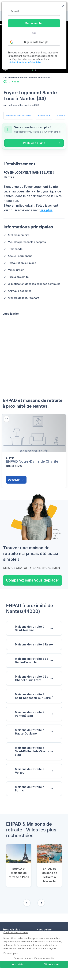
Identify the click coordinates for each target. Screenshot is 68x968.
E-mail (14, 11)
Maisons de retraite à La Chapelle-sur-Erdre (31, 678)
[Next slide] (41, 903)
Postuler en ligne (34, 143)
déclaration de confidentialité (24, 62)
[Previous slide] (27, 903)
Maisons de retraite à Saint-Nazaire (29, 628)
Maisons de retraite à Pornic (29, 788)
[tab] (32, 70)
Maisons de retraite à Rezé (33, 644)
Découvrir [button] (14, 479)
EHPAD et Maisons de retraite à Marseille (49, 875)
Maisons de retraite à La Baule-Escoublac (31, 660)
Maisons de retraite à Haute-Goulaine (29, 731)
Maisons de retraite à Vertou (29, 770)
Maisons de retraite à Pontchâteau (29, 713)
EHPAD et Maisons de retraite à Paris (19, 873)
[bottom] (6, 419)
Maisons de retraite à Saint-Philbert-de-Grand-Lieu (32, 751)
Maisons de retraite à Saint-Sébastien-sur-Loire (33, 696)
